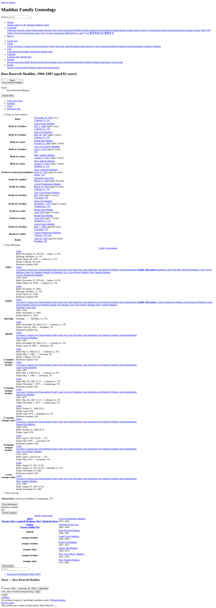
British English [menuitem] (81, 30)
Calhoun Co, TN (42, 120)
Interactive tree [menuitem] (92, 46)
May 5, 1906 (40, 126)
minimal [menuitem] (31, 25)
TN (35, 152)
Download (43, 588)
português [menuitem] (171, 30)
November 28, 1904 (43, 118)
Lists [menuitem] (9, 51)
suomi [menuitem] (190, 30)
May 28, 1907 (40, 135)
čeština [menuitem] (34, 30)
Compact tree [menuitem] (29, 46)
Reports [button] (10, 59)
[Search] (31, 17)
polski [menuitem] (163, 30)
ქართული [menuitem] (70, 33)
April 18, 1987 (41, 238)
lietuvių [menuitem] (138, 30)
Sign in (10, 36)
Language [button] (11, 27)
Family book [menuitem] (55, 46)
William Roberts (57, 600)
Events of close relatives (16, 114)
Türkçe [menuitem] (10, 33)
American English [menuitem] (65, 30)
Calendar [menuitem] (11, 57)
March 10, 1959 (41, 186)
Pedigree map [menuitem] (124, 46)
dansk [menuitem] (41, 30)
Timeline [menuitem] (157, 46)
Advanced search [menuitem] (51, 67)
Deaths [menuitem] (41, 62)
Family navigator (9, 513)
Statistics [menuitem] (148, 46)
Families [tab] (11, 103)
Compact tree (32, 270)
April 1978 (39, 212)
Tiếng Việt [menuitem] (205, 30)
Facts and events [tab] (14, 101)
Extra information (9, 504)
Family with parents (108, 248)
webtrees (5, 597)
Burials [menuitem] (34, 62)
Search (4, 17)
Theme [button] (10, 22)
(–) (24, 574)
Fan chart (68, 270)
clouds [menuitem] (10, 25)
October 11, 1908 (42, 143)
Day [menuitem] (18, 57)
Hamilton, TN (40, 241)
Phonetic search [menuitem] (35, 67)
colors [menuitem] (17, 25)
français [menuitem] (100, 30)
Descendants (45, 270)
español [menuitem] (92, 30)
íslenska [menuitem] (123, 30)
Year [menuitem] (29, 57)
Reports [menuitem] (11, 62)
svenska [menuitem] (197, 30)
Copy (37, 591)
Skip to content (8, 2)
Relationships (130, 270)
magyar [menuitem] (145, 30)
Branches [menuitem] (16, 51)
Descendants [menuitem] (42, 46)
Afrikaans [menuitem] (12, 30)
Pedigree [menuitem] (113, 46)
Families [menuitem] (25, 51)
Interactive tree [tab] (14, 109)
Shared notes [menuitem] (46, 51)
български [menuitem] (29, 33)
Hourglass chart (80, 270)
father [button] (30, 518)
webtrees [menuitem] (39, 25)
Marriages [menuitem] (79, 62)
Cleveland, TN (41, 198)
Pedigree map (117, 270)
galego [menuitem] (107, 30)
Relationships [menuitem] (137, 46)
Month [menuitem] (24, 57)
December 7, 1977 (42, 204)
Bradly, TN (39, 175)
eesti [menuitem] (54, 30)
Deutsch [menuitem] (48, 30)
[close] (2, 586)
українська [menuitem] (59, 33)
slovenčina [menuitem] (181, 30)
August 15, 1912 (42, 158)
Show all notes (12, 493)
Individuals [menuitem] (35, 51)
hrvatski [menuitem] (115, 30)
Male (7, 96)
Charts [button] (10, 43)
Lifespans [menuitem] (104, 46)
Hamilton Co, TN (42, 221)
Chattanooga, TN (42, 206)
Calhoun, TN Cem (42, 235)
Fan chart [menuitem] (65, 46)
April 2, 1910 (40, 149)
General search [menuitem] (21, 67)
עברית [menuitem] (86, 33)
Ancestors (21, 270)
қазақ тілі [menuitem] (40, 33)
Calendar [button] (11, 54)
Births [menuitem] (28, 62)
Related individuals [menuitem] (102, 62)
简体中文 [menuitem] (99, 33)
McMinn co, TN (41, 166)
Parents (6, 521)
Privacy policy (8, 603)
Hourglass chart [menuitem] (77, 46)
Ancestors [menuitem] (18, 46)
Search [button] (10, 65)
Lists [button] (9, 49)
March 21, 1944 (41, 181)
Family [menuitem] (60, 62)
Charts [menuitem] (10, 46)
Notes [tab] (9, 106)
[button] (18, 251)
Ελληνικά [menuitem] (19, 33)
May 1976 (39, 195)
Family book (57, 270)
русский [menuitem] (49, 33)
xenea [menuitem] (46, 25)
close (4, 595)
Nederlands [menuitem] (154, 30)
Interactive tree (95, 270)
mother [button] (30, 524)
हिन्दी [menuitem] (92, 33)
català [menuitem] (28, 30)
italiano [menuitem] (130, 30)
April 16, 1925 (41, 172)
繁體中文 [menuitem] (109, 33)
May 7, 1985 (40, 226)
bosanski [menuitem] (21, 30)
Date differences (12, 245)
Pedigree (106, 270)
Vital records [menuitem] (117, 62)
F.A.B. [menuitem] (23, 25)
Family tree (12, 41)
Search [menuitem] (10, 67)
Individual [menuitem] (69, 62)
